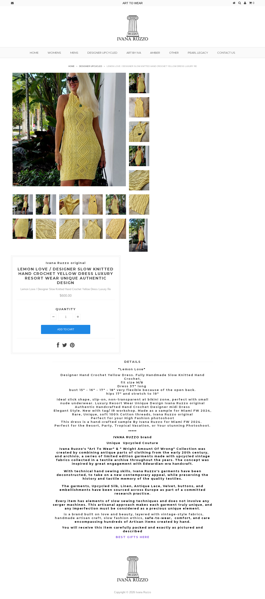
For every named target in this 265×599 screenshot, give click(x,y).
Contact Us (226, 52)
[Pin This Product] (72, 346)
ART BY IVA (133, 52)
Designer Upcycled (102, 52)
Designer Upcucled (90, 66)
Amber (155, 52)
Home (34, 52)
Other (174, 52)
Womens (54, 52)
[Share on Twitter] (64, 346)
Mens (74, 52)
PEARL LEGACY (198, 52)
